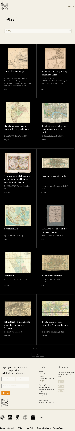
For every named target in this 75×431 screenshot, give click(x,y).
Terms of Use (58, 428)
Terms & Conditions (44, 428)
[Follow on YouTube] (59, 390)
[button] (69, 5)
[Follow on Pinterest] (59, 386)
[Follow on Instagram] (62, 381)
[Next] (42, 355)
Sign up (6, 393)
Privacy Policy (29, 428)
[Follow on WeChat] (62, 390)
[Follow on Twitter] (62, 386)
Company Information (7, 428)
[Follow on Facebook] (59, 381)
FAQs (20, 428)
